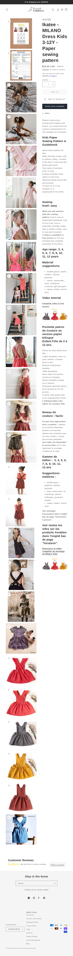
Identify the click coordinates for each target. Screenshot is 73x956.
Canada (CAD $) (14, 929)
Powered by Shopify (29, 948)
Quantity (45, 80)
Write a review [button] (57, 865)
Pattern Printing (31, 936)
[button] (6, 9)
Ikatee (46, 19)
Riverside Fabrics (16, 948)
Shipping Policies (32, 922)
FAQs (28, 929)
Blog (27, 943)
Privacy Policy (31, 926)
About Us (29, 933)
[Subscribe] (54, 883)
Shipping (45, 69)
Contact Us (30, 915)
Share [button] (47, 113)
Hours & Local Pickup (33, 918)
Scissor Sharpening (33, 940)
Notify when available (54, 106)
